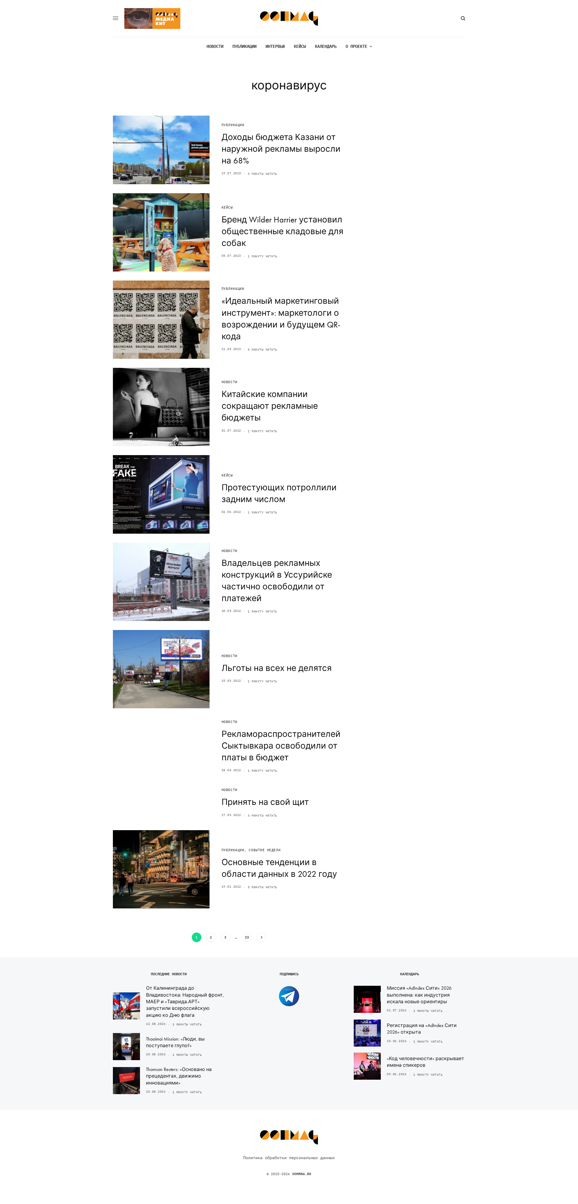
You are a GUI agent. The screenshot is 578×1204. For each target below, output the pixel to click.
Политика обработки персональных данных (289, 1157)
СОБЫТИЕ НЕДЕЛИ (265, 850)
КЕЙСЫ (227, 207)
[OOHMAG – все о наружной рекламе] (289, 18)
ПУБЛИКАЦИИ (233, 125)
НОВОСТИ (230, 382)
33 (247, 937)
